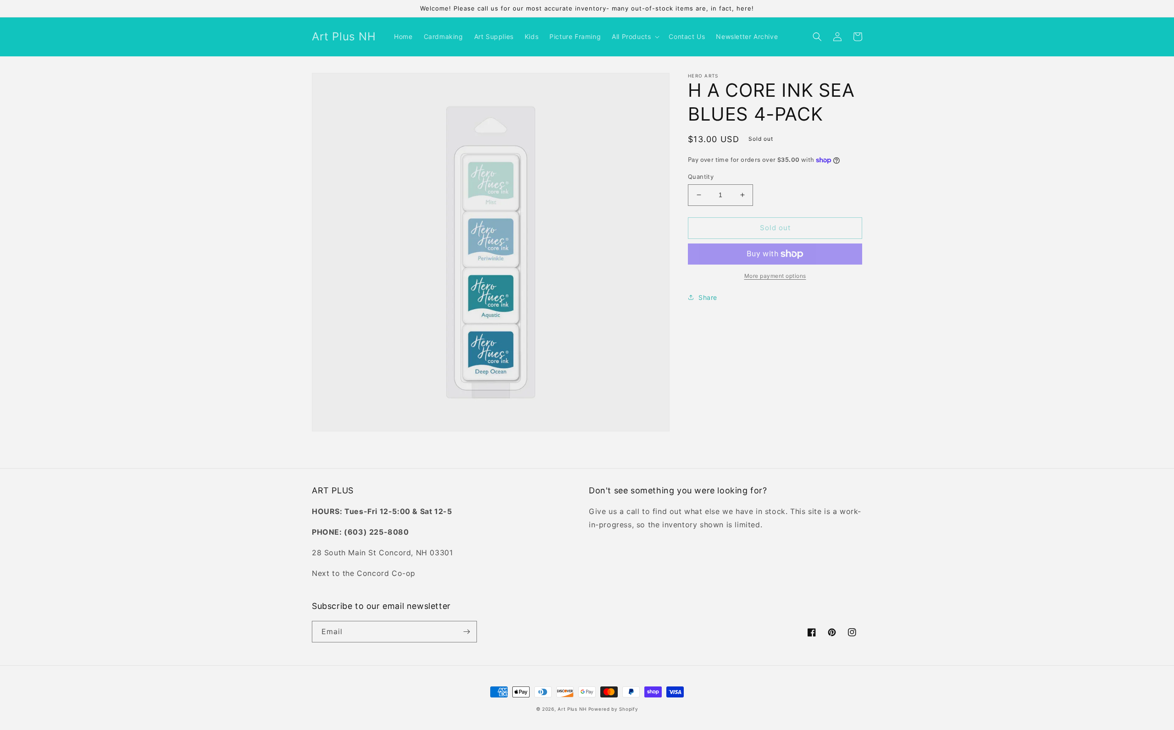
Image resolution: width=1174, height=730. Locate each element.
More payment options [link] (775, 275)
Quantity (701, 176)
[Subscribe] (466, 631)
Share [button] (707, 297)
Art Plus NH (572, 709)
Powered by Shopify (613, 709)
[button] (634, 36)
